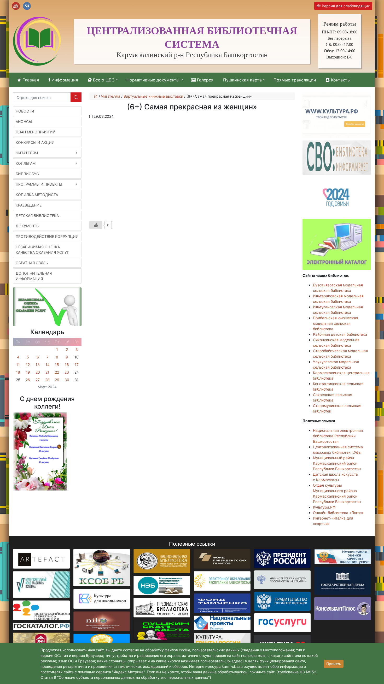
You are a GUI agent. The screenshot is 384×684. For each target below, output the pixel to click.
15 (57, 364)
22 (57, 372)
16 (67, 364)
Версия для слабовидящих (345, 6)
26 (28, 380)
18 (18, 372)
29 (57, 380)
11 (18, 364)
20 (38, 372)
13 (38, 364)
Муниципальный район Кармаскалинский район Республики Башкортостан (337, 463)
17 (77, 364)
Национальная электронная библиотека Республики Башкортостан (338, 436)
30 (67, 380)
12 (28, 364)
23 (67, 372)
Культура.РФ (324, 507)
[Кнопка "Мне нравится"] (95, 225)
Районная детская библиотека (340, 334)
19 (28, 372)
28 (47, 380)
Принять (333, 664)
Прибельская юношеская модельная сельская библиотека (335, 323)
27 (38, 380)
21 (47, 372)
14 (47, 364)
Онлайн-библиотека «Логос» (338, 512)
